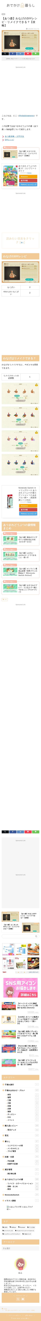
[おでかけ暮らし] (20, 8)
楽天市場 (24, 180)
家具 (23, 1189)
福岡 (22, 1097)
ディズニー (23, 1114)
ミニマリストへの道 (23, 1145)
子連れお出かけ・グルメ (21, 1090)
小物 (5, 599)
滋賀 (22, 1111)
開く (22, 242)
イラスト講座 (21, 1201)
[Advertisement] (20, 90)
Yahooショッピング (29, 184)
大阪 (23, 1103)
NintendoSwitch (21, 1195)
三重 (22, 1100)
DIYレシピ (9, 140)
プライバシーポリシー (15, 1315)
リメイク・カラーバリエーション (23, 1183)
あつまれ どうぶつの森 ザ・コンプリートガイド (28, 168)
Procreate (22, 1227)
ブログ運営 (23, 1151)
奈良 (22, 1094)
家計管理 (21, 1169)
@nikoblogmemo (26, 116)
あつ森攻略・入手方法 (14, 136)
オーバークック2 (8, 1230)
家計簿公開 (22, 1174)
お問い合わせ (29, 1315)
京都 (22, 1106)
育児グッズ (23, 1130)
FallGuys (13, 1227)
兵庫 (22, 1109)
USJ (22, 1117)
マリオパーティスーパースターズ (25, 1230)
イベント (22, 1120)
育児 (21, 1135)
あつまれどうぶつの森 (21, 1179)
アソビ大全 (32, 1227)
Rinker (29, 172)
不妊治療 (23, 1161)
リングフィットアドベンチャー (12, 1234)
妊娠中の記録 (22, 1164)
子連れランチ (27, 1234)
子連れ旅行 (21, 1085)
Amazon (24, 176)
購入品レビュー (21, 1126)
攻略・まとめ (23, 1186)
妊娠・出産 (21, 1157)
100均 (5, 1227)
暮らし (21, 1141)
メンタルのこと (23, 1148)
